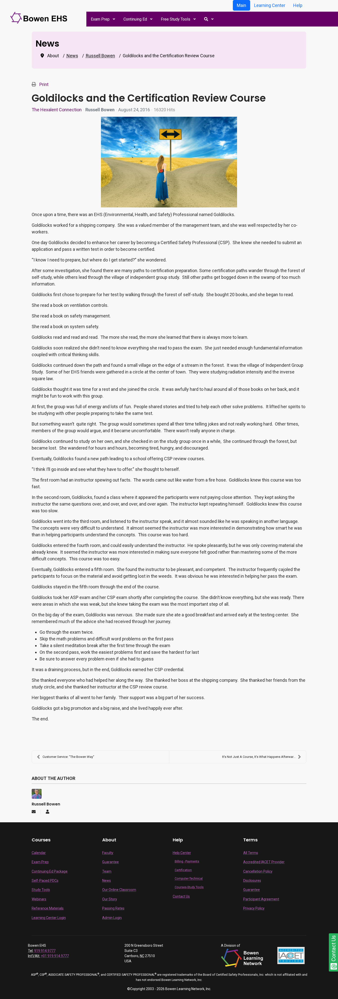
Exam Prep (40, 862)
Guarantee (110, 862)
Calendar (39, 853)
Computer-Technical (189, 878)
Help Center (182, 853)
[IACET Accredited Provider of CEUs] (291, 955)
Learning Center (269, 5)
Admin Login (112, 918)
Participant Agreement (261, 899)
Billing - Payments (187, 861)
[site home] (39, 17)
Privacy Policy (254, 908)
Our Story (109, 899)
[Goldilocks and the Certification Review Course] (169, 162)
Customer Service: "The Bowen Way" (68, 757)
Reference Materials (48, 908)
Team (106, 871)
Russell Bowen (100, 109)
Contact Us (181, 896)
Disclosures (252, 881)
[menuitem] (102, 19)
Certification (183, 870)
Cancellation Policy (257, 871)
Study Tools (41, 890)
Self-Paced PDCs (45, 881)
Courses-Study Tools (189, 887)
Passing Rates (113, 908)
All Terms (250, 853)
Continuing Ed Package (50, 871)
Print (43, 84)
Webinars (39, 899)
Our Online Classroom (119, 890)
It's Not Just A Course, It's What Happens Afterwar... (258, 757)
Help (297, 5)
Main (241, 5)
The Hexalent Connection (57, 110)
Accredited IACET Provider (264, 862)
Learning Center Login (49, 918)
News (106, 881)
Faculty (107, 853)
